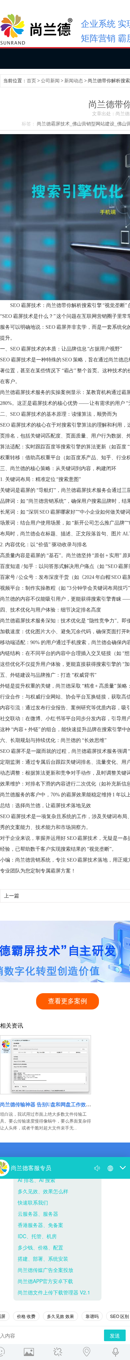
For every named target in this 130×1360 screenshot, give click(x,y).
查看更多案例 (67, 1001)
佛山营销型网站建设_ (94, 124)
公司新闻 (50, 80)
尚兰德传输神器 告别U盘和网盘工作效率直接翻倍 (55, 1104)
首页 (31, 80)
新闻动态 (73, 80)
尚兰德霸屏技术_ (54, 124)
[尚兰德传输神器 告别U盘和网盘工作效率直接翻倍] (46, 1064)
